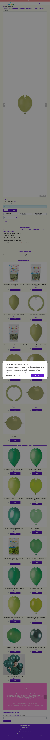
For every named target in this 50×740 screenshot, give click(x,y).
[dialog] (25, 370)
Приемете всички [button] (37, 375)
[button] (13, 375)
